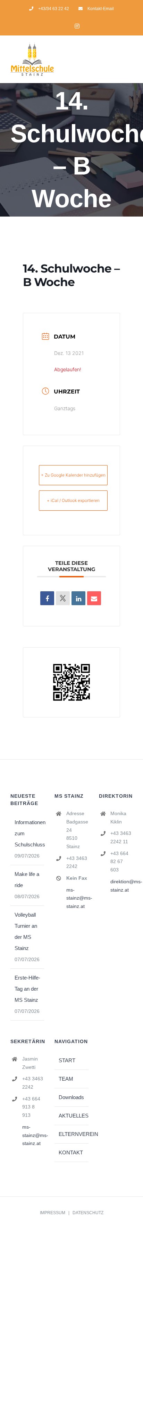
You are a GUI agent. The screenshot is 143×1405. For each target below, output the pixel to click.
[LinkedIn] (78, 598)
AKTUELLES (72, 1116)
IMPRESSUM (52, 1212)
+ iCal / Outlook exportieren (73, 500)
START (67, 1060)
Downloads (71, 1097)
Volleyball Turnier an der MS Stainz (26, 931)
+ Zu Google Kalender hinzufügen (73, 475)
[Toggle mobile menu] (130, 61)
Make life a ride (27, 879)
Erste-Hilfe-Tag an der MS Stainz (27, 989)
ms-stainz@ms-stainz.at (77, 898)
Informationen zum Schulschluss (28, 833)
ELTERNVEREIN (72, 1134)
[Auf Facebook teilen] (47, 598)
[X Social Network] (63, 598)
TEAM (66, 1079)
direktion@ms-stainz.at (121, 886)
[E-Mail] (94, 598)
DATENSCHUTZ (88, 1212)
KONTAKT (71, 1152)
